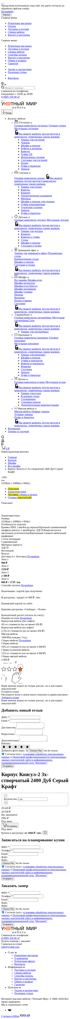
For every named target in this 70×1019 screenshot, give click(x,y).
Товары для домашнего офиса (30, 253)
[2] (9, 747)
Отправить (8, 766)
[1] (4, 747)
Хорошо (6, 14)
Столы (24, 240)
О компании (21, 958)
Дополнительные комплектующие (40, 405)
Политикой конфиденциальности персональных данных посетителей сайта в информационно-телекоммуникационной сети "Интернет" (33, 760)
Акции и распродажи (20, 69)
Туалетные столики (31, 207)
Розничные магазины (20, 23)
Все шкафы (20, 280)
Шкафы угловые (23, 291)
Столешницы (28, 399)
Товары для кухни (31, 393)
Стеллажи (19, 303)
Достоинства (8, 727)
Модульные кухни (55, 382)
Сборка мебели (16, 32)
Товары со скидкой (18, 431)
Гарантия (13, 63)
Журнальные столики (33, 157)
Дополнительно (10, 740)
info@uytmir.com (10, 947)
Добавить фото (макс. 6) (14, 750)
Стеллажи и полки (31, 245)
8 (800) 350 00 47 (10, 97)
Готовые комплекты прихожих (31, 337)
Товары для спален (31, 187)
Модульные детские (58, 220)
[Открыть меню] (2, 100)
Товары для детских (32, 231)
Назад (8, 113)
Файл (4, 857)
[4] (21, 747)
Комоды (25, 151)
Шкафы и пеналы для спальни (38, 201)
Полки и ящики (23, 300)
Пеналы (18, 294)
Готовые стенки (57, 125)
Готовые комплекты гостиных (31, 125)
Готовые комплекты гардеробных (33, 317)
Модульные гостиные (26, 128)
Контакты (13, 78)
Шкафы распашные (25, 289)
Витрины (19, 297)
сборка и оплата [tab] (22, 494)
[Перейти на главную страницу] (19, 107)
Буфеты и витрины (31, 148)
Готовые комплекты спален (29, 178)
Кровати (25, 192)
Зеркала (25, 169)
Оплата (12, 26)
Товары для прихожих (33, 354)
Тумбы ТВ (26, 154)
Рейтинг (6, 743)
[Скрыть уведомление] (2, 3)
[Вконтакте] (9, 1010)
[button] (3, 84)
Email (5, 720)
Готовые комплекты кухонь (29, 382)
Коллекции (14, 428)
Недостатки (7, 734)
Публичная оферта (24, 961)
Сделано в (10, 1016)
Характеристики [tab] (17, 491)
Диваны (25, 142)
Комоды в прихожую (32, 363)
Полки (24, 163)
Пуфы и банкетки (31, 166)
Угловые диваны (23, 414)
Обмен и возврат (17, 60)
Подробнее (7, 11)
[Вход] (2, 441)
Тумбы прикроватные (33, 204)
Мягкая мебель (22, 411)
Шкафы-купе (35, 280)
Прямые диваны (40, 411)
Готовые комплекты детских (30, 220)
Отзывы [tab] (20, 497)
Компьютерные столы (26, 259)
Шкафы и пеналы (30, 145)
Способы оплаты (17, 54)
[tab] (13, 488)
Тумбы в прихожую (32, 360)
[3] (15, 747)
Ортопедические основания (36, 195)
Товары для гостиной (33, 139)
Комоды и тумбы (30, 237)
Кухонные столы (30, 396)
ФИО (5, 717)
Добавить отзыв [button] (10, 697)
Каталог (12, 460)
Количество (10, 799)
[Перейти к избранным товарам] (2, 444)
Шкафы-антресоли (24, 283)
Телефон (7, 850)
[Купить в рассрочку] (45, 833)
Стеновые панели (31, 402)
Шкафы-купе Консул (25, 286)
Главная (12, 457)
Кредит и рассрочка (19, 35)
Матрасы (26, 198)
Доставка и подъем (18, 29)
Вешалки (26, 366)
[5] (27, 747)
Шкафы (12, 463)
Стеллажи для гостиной (34, 160)
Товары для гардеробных (35, 331)
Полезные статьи (17, 72)
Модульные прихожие (26, 343)
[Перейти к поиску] (2, 437)
